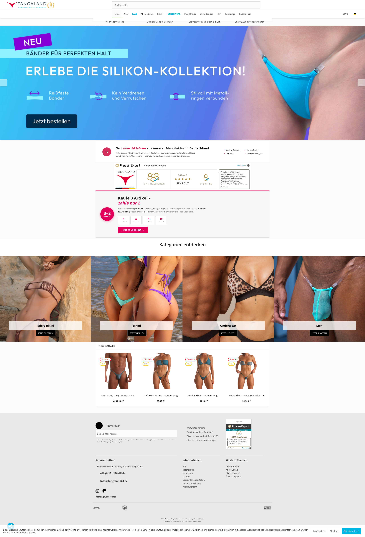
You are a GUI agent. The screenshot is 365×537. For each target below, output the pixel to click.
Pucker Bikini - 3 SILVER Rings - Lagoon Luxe (204, 395)
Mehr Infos (241, 165)
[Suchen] (254, 5)
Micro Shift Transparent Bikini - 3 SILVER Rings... (246, 395)
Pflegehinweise (233, 473)
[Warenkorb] (356, 5)
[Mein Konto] (348, 5)
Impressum (187, 473)
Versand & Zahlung (191, 483)
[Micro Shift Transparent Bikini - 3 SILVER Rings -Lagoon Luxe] (246, 371)
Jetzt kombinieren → (133, 230)
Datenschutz (188, 469)
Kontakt (186, 476)
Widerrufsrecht (189, 486)
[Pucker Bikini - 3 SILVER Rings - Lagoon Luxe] (204, 371)
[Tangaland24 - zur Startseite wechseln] (30, 5)
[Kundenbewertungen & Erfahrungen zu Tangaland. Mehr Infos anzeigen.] (239, 434)
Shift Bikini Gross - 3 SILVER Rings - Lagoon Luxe (161, 395)
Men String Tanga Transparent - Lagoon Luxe (118, 395)
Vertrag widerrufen (106, 496)
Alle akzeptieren (351, 531)
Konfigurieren (319, 531)
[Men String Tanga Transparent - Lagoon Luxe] (118, 371)
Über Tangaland (233, 476)
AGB (184, 466)
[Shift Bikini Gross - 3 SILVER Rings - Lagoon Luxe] (161, 371)
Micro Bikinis (232, 469)
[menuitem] (186, 5)
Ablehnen (334, 531)
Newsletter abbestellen (193, 480)
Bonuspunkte (232, 466)
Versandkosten (199, 519)
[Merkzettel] (340, 5)
